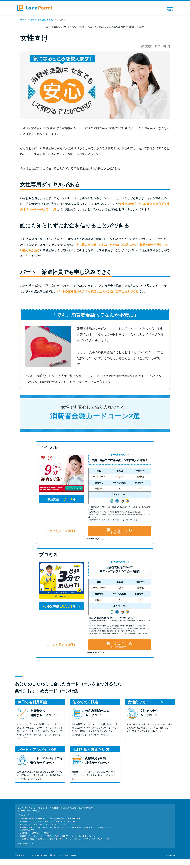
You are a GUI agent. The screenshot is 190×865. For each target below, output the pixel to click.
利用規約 (53, 855)
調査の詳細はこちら (26, 843)
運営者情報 (19, 855)
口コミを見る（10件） (62, 531)
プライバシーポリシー (37, 855)
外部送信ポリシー (68, 855)
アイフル (48, 447)
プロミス (48, 554)
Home (23, 19)
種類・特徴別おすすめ (41, 19)
